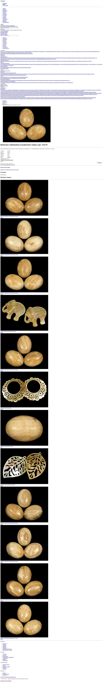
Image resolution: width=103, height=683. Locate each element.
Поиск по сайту (3, 27)
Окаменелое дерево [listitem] (79, 94)
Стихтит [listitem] (5, 96)
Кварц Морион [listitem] (40, 93)
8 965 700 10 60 (3, 33)
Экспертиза (5, 19)
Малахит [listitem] (58, 94)
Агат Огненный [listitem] (81, 90)
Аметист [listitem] (42, 91)
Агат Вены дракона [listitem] (33, 90)
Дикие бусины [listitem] (55, 51)
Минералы (5, 10)
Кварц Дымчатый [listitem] (90, 92)
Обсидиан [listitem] (73, 94)
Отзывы (4, 17)
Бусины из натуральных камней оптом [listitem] (86, 51)
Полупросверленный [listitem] (69, 64)
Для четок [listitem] (40, 82)
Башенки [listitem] (81, 73)
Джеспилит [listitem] (41, 92)
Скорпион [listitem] (18, 53)
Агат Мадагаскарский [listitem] (61, 90)
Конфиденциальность (7, 648)
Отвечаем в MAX (4, 34)
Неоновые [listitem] (55, 73)
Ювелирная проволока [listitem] (10, 78)
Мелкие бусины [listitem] (38, 51)
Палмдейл (5, 3)
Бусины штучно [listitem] (17, 51)
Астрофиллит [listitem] (65, 91)
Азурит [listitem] (24, 91)
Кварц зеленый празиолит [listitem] (24, 93)
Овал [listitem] (33, 64)
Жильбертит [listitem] (64, 92)
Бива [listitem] (21, 64)
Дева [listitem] (13, 53)
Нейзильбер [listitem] (2, 78)
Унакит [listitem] (13, 97)
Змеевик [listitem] (68, 92)
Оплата (4, 12)
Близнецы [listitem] (7, 53)
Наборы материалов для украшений (7, 81)
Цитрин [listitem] (61, 97)
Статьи (4, 672)
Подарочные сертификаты (8, 657)
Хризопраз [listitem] (51, 97)
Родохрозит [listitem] (46, 95)
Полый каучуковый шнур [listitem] (50, 80)
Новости (4, 18)
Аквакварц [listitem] (84, 92)
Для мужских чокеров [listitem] (10, 82)
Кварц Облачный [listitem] (46, 93)
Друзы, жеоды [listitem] (50, 92)
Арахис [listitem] (43, 64)
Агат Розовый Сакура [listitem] (89, 90)
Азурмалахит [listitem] (28, 91)
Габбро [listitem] (7, 92)
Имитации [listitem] (2, 54)
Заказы (4, 8)
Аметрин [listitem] (45, 91)
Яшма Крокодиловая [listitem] (33, 98)
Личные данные (6, 664)
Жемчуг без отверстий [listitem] (49, 64)
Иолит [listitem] (71, 92)
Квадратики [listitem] (27, 73)
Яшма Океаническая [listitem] (61, 98)
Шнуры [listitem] (8, 79)
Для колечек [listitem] (44, 82)
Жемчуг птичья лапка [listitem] (61, 64)
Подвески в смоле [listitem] (4, 72)
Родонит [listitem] (42, 95)
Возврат (4, 20)
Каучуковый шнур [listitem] (41, 80)
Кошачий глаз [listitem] (11, 94)
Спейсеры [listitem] (67, 73)
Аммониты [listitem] (49, 91)
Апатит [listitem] (61, 91)
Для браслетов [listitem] (17, 82)
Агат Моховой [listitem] (75, 90)
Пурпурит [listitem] (32, 95)
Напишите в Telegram (4, 169)
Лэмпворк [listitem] (18, 73)
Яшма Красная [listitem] (18, 98)
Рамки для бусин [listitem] (45, 57)
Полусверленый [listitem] (22, 67)
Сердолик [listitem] (66, 95)
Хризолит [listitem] (47, 97)
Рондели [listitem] (37, 73)
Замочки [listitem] (9, 57)
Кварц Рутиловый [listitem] (54, 93)
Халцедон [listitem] (34, 97)
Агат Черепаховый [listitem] (14, 91)
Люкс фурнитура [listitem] (3, 56)
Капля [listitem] (41, 64)
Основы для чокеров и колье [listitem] (17, 58)
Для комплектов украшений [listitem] (52, 82)
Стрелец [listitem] (22, 53)
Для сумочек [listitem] (65, 82)
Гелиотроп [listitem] (17, 92)
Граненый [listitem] (6, 64)
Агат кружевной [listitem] (69, 90)
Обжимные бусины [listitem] (42, 61)
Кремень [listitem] (16, 94)
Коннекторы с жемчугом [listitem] (88, 64)
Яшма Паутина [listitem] (68, 98)
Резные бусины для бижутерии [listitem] (15, 52)
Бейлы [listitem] (19, 57)
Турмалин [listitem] (10, 97)
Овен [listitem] (1, 53)
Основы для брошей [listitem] (36, 58)
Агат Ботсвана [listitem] (26, 90)
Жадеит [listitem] (60, 92)
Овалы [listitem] (14, 73)
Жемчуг (2, 62)
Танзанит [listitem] (12, 96)
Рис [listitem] (9, 64)
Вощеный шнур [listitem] (34, 80)
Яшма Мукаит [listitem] (48, 98)
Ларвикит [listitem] (33, 94)
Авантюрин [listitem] (2, 90)
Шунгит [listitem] (74, 97)
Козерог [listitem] (25, 53)
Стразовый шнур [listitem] (3, 80)
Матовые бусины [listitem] (31, 51)
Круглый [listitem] (2, 64)
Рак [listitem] (9, 53)
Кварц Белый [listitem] (79, 92)
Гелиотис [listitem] (13, 92)
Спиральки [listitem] (85, 73)
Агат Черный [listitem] (20, 91)
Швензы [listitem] (2, 57)
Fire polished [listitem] (2, 73)
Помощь (4, 668)
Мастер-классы (6, 22)
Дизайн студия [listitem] (3, 84)
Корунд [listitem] (7, 94)
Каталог (4, 9)
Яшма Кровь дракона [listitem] (25, 98)
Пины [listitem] (58, 57)
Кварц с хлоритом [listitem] (68, 93)
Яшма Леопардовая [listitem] (42, 98)
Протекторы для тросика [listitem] (12, 61)
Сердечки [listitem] (44, 73)
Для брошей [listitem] (60, 82)
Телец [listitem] (4, 53)
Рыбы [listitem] (31, 53)
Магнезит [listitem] (55, 94)
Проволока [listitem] (25, 77)
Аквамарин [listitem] (33, 91)
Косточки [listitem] (63, 73)
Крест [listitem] (55, 64)
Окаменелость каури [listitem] (87, 94)
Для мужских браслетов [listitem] (25, 82)
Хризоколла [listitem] (43, 97)
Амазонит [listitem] (38, 91)
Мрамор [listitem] (66, 94)
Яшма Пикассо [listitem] (82, 98)
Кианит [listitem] (73, 93)
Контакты (5, 14)
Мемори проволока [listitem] (18, 78)
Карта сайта (5, 660)
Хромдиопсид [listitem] (57, 97)
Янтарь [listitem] (77, 97)
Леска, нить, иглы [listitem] (9, 77)
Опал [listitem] (7, 95)
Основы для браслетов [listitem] (27, 58)
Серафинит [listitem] (62, 95)
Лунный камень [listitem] (49, 94)
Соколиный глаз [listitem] (75, 95)
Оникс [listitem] (5, 95)
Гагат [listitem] (10, 92)
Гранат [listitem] (38, 92)
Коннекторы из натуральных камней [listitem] (70, 51)
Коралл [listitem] (4, 94)
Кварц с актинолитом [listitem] (94, 93)
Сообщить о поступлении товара (7, 160)
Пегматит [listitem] (10, 95)
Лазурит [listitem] (29, 94)
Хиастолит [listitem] (38, 97)
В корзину (99, 162)
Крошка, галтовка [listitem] (45, 51)
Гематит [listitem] (20, 92)
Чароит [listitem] (67, 97)
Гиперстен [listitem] (24, 92)
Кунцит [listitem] (19, 94)
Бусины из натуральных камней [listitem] (7, 51)
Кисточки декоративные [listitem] (18, 77)
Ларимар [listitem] (41, 94)
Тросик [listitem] (5, 79)
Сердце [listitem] (35, 64)
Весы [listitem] (15, 53)
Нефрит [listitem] (69, 94)
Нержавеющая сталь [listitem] (44, 58)
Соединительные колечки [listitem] (64, 57)
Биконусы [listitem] (71, 73)
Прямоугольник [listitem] (29, 64)
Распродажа (5, 656)
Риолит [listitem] (38, 95)
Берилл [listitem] (73, 91)
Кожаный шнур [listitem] (66, 80)
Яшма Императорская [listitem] (89, 97)
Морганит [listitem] (62, 94)
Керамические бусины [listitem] (5, 75)
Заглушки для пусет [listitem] (53, 57)
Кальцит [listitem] (75, 92)
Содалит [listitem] (70, 95)
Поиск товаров (3, 35)
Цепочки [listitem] (23, 57)
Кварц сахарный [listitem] (61, 93)
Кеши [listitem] (38, 64)
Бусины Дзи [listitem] (60, 51)
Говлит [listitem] (28, 92)
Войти (4, 4)
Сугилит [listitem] (8, 96)
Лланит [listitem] (44, 94)
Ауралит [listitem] (70, 91)
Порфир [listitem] (25, 95)
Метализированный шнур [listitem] (12, 80)
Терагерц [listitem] (19, 96)
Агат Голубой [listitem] (46, 90)
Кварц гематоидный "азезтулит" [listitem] (12, 93)
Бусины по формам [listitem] (24, 51)
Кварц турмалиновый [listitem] (85, 93)
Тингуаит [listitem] (4, 97)
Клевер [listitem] (40, 73)
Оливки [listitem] (77, 73)
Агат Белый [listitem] (20, 90)
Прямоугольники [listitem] (90, 73)
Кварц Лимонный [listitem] (33, 93)
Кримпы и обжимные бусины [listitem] (84, 57)
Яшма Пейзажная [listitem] (75, 98)
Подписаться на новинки (5, 680)
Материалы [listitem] (70, 82)
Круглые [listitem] (51, 73)
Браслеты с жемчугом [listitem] (9, 65)
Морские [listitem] (7, 73)
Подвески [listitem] (51, 51)
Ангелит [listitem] (53, 91)
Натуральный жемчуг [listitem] (4, 63)
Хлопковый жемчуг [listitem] (4, 68)
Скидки (4, 15)
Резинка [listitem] (2, 79)
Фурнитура (2, 55)
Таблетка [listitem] (18, 64)
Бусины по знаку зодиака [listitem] (26, 52)
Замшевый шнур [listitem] (21, 80)
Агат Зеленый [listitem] (8, 90)
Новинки (5, 11)
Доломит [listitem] (46, 92)
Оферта (4, 644)
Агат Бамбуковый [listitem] (14, 90)
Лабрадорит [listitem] (23, 94)
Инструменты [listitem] (3, 77)
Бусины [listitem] (12, 57)
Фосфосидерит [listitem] (26, 97)
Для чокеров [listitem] (3, 82)
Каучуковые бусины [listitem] (22, 75)
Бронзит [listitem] (79, 91)
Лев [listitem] (11, 53)
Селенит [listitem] (58, 95)
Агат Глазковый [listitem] (40, 90)
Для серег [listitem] (32, 82)
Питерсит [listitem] (21, 95)
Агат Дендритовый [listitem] (53, 90)
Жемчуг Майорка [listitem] (4, 66)
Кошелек (4, 667)
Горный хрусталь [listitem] (33, 92)
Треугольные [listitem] (22, 73)
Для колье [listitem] (36, 82)
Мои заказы (6, 26)
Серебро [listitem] (24, 78)
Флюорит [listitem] (21, 97)
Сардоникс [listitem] (54, 95)
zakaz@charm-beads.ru (11, 677)
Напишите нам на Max (14, 169)
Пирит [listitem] (18, 95)
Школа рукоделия (4, 85)
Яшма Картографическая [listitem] (10, 98)
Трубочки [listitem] (59, 73)
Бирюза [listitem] (76, 91)
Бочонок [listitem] (48, 73)
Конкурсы (5, 21)
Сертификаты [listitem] (3, 87)
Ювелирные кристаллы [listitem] (5, 70)
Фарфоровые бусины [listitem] (14, 75)
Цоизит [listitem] (64, 97)
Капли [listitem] (74, 73)
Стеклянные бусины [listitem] (12, 72)
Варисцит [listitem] (4, 92)
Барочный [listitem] (24, 64)
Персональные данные (7, 650)
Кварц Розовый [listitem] (78, 93)
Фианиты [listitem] (17, 97)
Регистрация (5, 5)
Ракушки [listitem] (35, 95)
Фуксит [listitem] (30, 97)
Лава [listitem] (27, 94)
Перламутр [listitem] (35, 57)
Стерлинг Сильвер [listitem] (52, 58)
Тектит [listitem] (15, 96)
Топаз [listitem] (7, 97)
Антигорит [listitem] (57, 91)
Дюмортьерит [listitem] (56, 92)
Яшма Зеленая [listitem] (82, 97)
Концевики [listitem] (72, 57)
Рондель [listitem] (11, 64)
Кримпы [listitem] (5, 61)
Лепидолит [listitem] (37, 94)
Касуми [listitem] (14, 64)
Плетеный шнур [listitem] (28, 80)
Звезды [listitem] (31, 73)
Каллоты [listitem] (76, 57)
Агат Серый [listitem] (96, 90)
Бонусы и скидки (6, 666)
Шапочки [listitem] (16, 57)
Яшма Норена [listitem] (54, 98)
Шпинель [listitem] (71, 97)
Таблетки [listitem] (11, 73)
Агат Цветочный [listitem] (6, 91)
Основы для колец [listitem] (7, 58)
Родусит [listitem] (50, 95)
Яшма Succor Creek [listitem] (88, 98)
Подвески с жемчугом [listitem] (78, 64)
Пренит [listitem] (28, 95)
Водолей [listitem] (28, 53)
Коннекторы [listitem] (39, 57)
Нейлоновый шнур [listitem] (59, 80)
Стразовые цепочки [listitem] (29, 57)
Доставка (5, 13)
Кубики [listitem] (34, 73)
